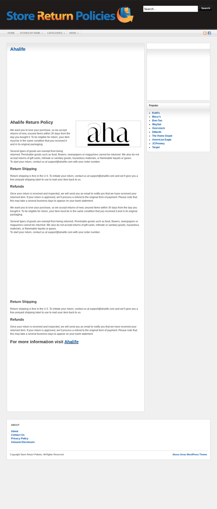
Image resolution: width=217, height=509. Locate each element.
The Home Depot (162, 135)
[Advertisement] (75, 86)
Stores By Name (28, 33)
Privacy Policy (19, 438)
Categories (53, 33)
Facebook (209, 33)
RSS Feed (205, 33)
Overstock (158, 128)
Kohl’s (156, 112)
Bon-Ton (157, 120)
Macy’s (156, 116)
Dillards (156, 132)
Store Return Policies (70, 14)
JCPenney (158, 143)
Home (11, 33)
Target (156, 147)
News (71, 33)
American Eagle (161, 139)
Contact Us (18, 434)
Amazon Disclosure (23, 442)
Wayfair (156, 124)
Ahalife (17, 49)
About (14, 431)
